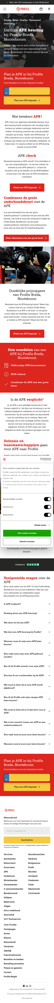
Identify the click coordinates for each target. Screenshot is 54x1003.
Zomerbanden (10, 884)
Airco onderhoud (12, 910)
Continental (34, 893)
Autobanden (10, 858)
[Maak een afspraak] (41, 9)
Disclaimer (27, 998)
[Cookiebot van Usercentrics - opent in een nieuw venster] (40, 459)
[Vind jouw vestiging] (49, 9)
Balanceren (9, 901)
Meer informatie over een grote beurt (24, 238)
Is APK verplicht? (12, 604)
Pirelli (31, 867)
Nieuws (7, 937)
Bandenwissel (10, 893)
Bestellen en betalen (14, 959)
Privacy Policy (31, 845)
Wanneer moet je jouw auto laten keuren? (24, 744)
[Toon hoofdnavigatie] (5, 9)
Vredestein (33, 880)
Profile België (10, 976)
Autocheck (9, 914)
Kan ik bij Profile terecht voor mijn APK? (24, 666)
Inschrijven (27, 840)
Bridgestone (34, 863)
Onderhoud (9, 875)
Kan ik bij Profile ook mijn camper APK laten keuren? (23, 699)
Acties (7, 933)
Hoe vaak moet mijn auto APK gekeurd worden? (23, 655)
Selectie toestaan (27, 541)
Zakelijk (7, 950)
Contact (7, 972)
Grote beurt (9, 867)
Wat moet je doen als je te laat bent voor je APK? (24, 711)
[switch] (47, 507)
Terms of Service (41, 845)
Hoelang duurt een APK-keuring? (20, 613)
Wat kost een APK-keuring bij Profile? (22, 632)
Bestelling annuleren (14, 963)
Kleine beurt (10, 863)
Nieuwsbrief (10, 942)
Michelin (32, 871)
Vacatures (9, 946)
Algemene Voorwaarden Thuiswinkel (27, 989)
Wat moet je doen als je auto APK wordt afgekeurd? (23, 686)
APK (6, 871)
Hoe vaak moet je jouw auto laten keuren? (25, 734)
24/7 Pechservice (12, 919)
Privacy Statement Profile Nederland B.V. (27, 993)
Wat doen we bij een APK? (17, 622)
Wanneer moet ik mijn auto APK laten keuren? (22, 643)
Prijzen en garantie (13, 967)
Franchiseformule (12, 954)
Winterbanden (10, 880)
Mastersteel (34, 888)
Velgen (7, 906)
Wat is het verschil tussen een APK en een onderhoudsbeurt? (24, 724)
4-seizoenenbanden (13, 888)
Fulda (31, 884)
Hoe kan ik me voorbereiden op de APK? (24, 675)
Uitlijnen (8, 897)
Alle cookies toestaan (27, 533)
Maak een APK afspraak (25, 187)
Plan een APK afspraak (25, 100)
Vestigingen (10, 929)
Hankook (32, 858)
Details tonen (40, 525)
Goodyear (33, 875)
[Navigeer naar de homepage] (23, 9)
